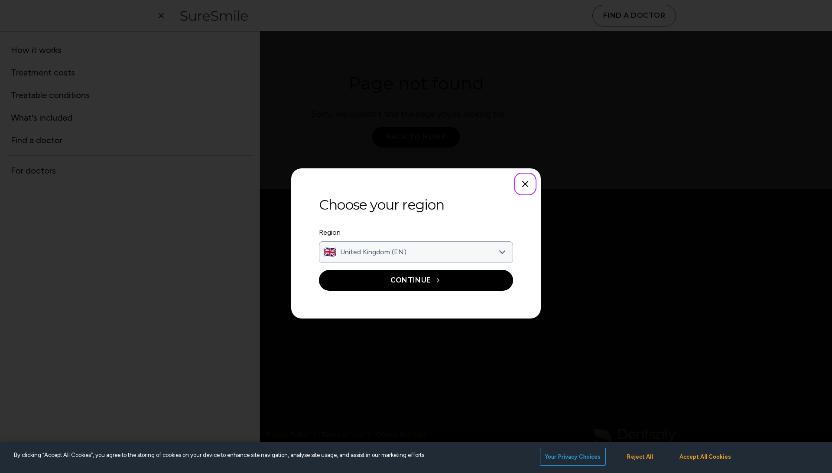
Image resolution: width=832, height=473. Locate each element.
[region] (416, 457)
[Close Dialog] (525, 184)
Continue (410, 280)
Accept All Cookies (705, 456)
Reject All (640, 456)
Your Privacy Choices (573, 456)
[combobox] (416, 252)
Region (330, 232)
